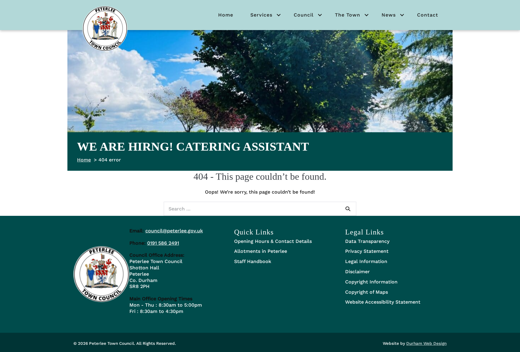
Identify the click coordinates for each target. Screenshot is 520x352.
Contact (427, 15)
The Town (347, 15)
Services (261, 15)
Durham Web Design (426, 343)
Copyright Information (371, 282)
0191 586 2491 (163, 243)
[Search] (347, 208)
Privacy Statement (366, 251)
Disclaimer (357, 271)
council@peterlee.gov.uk (174, 231)
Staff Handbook (252, 261)
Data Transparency (367, 241)
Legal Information (366, 261)
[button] (278, 15)
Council (304, 15)
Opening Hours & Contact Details (273, 241)
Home (225, 15)
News (389, 15)
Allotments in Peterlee (260, 251)
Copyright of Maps (366, 292)
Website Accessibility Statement (382, 302)
